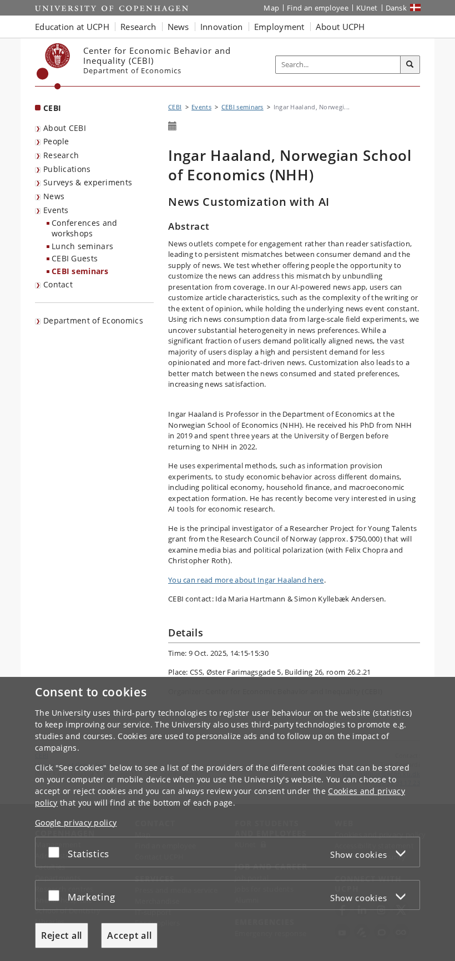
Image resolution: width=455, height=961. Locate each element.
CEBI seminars (80, 271)
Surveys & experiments (87, 182)
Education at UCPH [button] (72, 26)
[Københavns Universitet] (53, 66)
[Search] (410, 64)
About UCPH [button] (340, 26)
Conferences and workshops (85, 228)
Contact (58, 284)
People (56, 141)
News (53, 196)
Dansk (396, 8)
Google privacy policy (76, 822)
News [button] (178, 26)
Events (56, 210)
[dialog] (227, 819)
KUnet (367, 8)
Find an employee (317, 8)
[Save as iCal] (172, 126)
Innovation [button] (221, 26)
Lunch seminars (82, 246)
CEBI (52, 108)
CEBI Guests (75, 258)
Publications (67, 169)
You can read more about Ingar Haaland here (246, 580)
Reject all (61, 935)
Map (271, 8)
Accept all (129, 935)
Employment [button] (279, 26)
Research (61, 155)
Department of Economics (93, 320)
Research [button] (138, 26)
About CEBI (64, 128)
